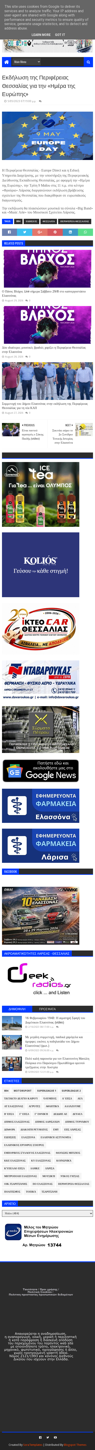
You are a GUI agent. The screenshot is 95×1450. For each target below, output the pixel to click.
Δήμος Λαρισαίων (47, 1121)
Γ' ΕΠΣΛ (24, 1114)
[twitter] (48, 1437)
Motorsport (23, 1090)
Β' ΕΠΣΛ (9, 1114)
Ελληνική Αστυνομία (56, 1137)
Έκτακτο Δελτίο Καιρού (21, 1098)
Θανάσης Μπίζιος (68, 1153)
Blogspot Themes (75, 1444)
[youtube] (55, 1437)
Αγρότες (34, 1106)
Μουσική (48, 1176)
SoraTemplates (32, 1444)
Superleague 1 (46, 1090)
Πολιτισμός (12, 1191)
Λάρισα (49, 1168)
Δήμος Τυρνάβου (77, 1121)
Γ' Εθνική (41, 1114)
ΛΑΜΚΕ (35, 1168)
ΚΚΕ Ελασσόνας (15, 1160)
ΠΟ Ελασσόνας (43, 1184)
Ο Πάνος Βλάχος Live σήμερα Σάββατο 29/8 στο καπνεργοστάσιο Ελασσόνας (44, 294)
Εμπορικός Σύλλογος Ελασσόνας (27, 1153)
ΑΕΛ (80, 1098)
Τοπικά (31, 1191)
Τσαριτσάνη (49, 1191)
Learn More (41, 35)
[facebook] (40, 1437)
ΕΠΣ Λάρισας (72, 1129)
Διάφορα (9, 1129)
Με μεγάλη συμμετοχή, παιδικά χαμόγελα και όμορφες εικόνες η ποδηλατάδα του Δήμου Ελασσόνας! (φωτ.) (54, 1041)
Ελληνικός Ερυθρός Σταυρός (24, 1145)
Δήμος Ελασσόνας (17, 1121)
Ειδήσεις (31, 221)
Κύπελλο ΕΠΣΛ (14, 1168)
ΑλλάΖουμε (73, 1106)
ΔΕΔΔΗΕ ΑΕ (60, 1114)
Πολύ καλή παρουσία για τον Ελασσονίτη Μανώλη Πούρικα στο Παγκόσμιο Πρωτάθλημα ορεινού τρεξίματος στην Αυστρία (57, 1063)
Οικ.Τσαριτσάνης (15, 1184)
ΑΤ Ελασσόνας (13, 1106)
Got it (60, 35)
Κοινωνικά (63, 1160)
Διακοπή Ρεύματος (34, 1129)
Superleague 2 (71, 1090)
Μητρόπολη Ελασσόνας (20, 1176)
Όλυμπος (50, 1098)
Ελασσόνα (28, 1137)
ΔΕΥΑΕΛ (77, 1114)
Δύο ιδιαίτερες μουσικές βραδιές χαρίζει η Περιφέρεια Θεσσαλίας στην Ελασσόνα (44, 350)
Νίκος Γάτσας (70, 1176)
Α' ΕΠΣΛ (67, 1098)
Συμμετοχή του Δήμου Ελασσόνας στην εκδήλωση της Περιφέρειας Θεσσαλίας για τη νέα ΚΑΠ (45, 406)
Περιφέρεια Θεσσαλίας (74, 221)
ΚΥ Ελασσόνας (41, 1160)
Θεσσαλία (49, 221)
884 (18, 221)
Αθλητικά (52, 1106)
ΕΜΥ (56, 1129)
